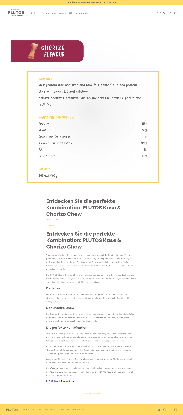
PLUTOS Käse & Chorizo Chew (60, 381)
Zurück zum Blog (93, 393)
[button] (164, 13)
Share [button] (51, 225)
